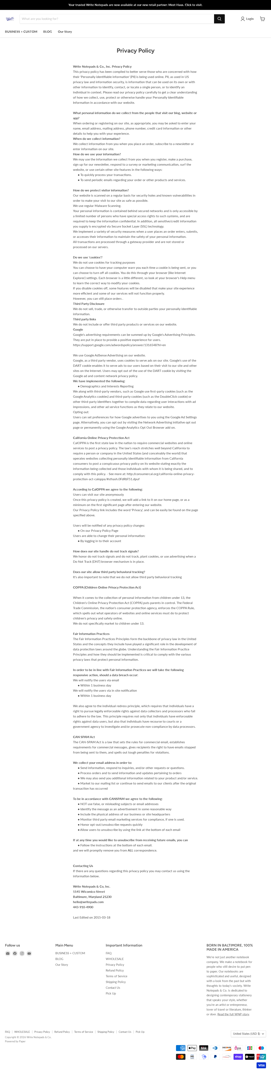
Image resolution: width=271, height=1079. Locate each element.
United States (246, 1033)
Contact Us (113, 987)
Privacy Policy (115, 964)
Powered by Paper (15, 1041)
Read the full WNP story (233, 1014)
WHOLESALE (115, 959)
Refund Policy (115, 970)
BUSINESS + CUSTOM (21, 31)
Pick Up (111, 993)
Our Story (65, 31)
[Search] (219, 18)
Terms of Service (116, 976)
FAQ (108, 953)
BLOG (47, 31)
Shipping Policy (116, 982)
